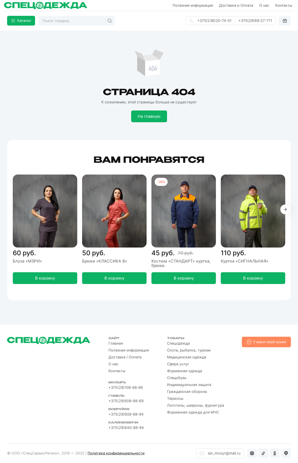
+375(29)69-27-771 (255, 21)
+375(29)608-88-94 (126, 414)
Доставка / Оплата (124, 357)
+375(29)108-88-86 (125, 387)
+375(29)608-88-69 (126, 401)
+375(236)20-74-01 (214, 21)
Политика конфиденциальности (116, 453)
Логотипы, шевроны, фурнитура (195, 405)
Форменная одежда (184, 371)
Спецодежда (178, 343)
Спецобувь (177, 378)
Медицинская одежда (186, 357)
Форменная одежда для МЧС (193, 412)
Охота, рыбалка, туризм (189, 350)
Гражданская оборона (187, 391)
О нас (264, 5)
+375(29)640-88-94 (126, 427)
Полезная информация (193, 5)
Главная (115, 343)
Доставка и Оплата (236, 5)
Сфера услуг (178, 364)
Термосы (175, 398)
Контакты (283, 5)
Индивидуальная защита (189, 385)
